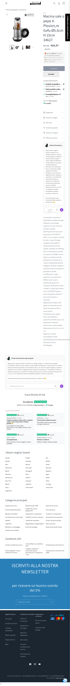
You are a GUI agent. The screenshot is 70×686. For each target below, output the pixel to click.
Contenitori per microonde (14, 517)
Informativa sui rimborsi (25, 655)
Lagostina (8, 491)
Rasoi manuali (50, 524)
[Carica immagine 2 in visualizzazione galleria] (17, 47)
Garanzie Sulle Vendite (40, 629)
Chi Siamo (8, 619)
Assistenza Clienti (11, 623)
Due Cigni (29, 468)
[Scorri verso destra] (33, 47)
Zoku (7, 487)
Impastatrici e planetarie (34, 514)
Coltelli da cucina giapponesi (31, 510)
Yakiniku (8, 474)
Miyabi (7, 461)
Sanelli (7, 458)
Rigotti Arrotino (60, 678)
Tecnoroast (29, 487)
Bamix (7, 471)
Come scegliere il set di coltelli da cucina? (13, 552)
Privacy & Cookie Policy (40, 622)
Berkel (48, 461)
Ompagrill (29, 471)
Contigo (48, 484)
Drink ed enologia (31, 527)
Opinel (28, 464)
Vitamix (28, 478)
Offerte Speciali (10, 635)
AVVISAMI (51, 74)
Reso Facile (24, 640)
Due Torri (8, 481)
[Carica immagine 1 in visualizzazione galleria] (12, 47)
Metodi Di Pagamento (24, 634)
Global (28, 458)
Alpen (48, 478)
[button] (6, 3)
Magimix (48, 471)
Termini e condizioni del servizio (25, 646)
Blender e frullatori (11, 514)
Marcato (48, 468)
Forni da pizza (50, 510)
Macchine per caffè (32, 506)
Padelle (7, 520)
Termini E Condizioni (24, 620)
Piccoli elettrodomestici (13, 510)
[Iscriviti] (51, 602)
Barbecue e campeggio (12, 527)
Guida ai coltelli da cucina (13, 545)
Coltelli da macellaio (32, 520)
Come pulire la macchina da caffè (55, 552)
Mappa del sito (10, 640)
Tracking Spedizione (9, 629)
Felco (47, 481)
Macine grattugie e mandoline (16, 10)
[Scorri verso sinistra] (7, 47)
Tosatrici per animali (12, 530)
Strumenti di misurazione (54, 517)
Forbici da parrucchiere (53, 520)
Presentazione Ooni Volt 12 (55, 545)
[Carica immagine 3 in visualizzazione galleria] (22, 47)
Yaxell (48, 464)
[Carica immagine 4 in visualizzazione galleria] (28, 47)
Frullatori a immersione (53, 514)
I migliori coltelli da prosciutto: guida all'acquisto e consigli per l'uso (34, 551)
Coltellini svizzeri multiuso (34, 517)
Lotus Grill (49, 487)
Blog (6, 644)
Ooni (27, 474)
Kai (47, 458)
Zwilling (28, 461)
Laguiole (28, 484)
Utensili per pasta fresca (54, 527)
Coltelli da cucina (11, 506)
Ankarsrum (8, 478)
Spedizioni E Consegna (24, 627)
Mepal (7, 484)
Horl (6, 464)
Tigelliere (8, 524)
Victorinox (8, 468)
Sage (47, 474)
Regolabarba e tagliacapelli (35, 524)
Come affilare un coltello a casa (34, 545)
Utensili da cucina (52, 506)
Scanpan (28, 481)
